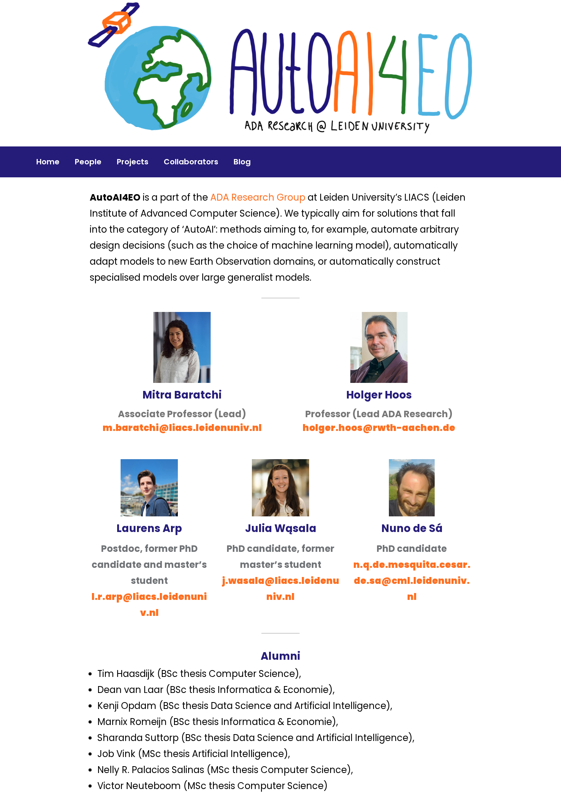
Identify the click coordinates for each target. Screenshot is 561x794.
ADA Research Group (259, 197)
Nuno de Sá (412, 528)
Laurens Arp (149, 528)
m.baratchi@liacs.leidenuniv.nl (182, 427)
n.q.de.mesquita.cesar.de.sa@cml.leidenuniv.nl (412, 580)
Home (48, 161)
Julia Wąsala (280, 528)
